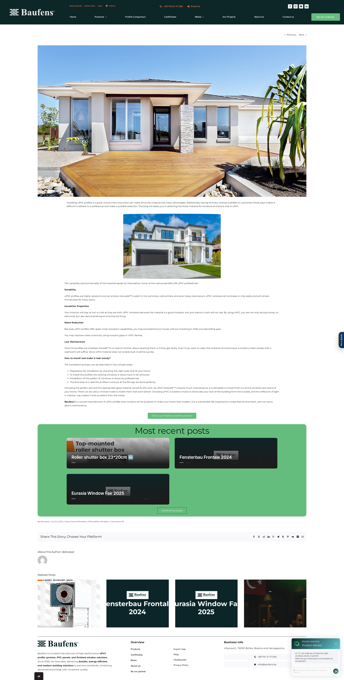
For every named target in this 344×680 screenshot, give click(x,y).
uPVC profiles (93, 521)
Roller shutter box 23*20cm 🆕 (102, 457)
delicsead (44, 521)
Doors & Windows (78, 521)
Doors (67, 521)
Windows (104, 521)
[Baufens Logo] (32, 10)
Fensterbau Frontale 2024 (206, 457)
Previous (291, 34)
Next (301, 34)
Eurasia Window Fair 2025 (97, 493)
